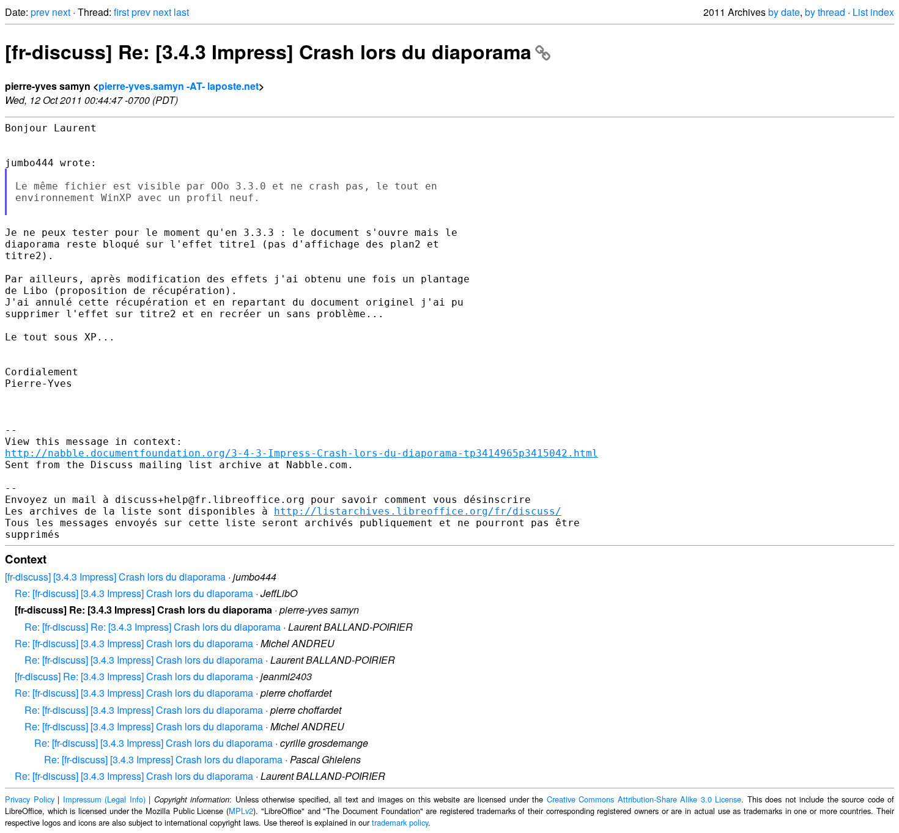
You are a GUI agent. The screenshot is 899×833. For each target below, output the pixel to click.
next (61, 12)
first (121, 12)
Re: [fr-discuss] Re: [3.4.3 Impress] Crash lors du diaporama (152, 627)
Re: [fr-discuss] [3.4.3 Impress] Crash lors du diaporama (134, 593)
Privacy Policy (29, 799)
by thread (825, 12)
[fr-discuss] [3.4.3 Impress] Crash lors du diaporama (115, 577)
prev (40, 12)
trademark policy (400, 822)
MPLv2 (241, 810)
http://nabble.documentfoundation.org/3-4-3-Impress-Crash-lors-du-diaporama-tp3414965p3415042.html (301, 453)
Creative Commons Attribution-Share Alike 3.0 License (644, 799)
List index (873, 12)
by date (784, 12)
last (181, 12)
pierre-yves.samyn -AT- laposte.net (178, 86)
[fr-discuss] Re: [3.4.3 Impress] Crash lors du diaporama (268, 51)
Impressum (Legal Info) (104, 799)
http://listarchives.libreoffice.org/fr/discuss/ (417, 511)
